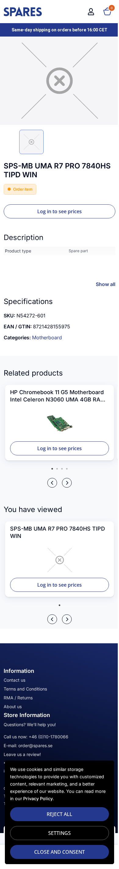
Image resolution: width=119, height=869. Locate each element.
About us (13, 706)
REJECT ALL (57, 814)
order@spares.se (35, 745)
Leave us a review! (22, 754)
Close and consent (57, 852)
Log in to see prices (59, 211)
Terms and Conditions (25, 688)
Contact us (14, 680)
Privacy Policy (50, 798)
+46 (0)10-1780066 (48, 736)
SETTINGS (57, 833)
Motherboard (47, 337)
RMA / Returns (18, 697)
